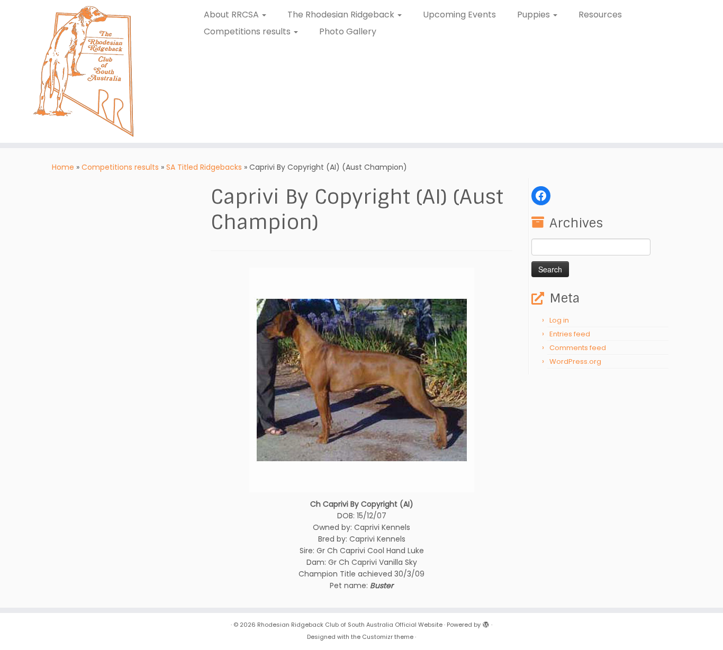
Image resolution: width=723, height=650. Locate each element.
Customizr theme (387, 637)
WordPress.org (575, 361)
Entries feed (569, 334)
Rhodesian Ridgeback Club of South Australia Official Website (349, 624)
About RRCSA (232, 14)
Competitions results (248, 31)
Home (63, 167)
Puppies (534, 14)
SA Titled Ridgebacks (204, 167)
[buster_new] (361, 379)
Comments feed (577, 348)
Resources (600, 14)
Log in (559, 320)
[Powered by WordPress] (486, 622)
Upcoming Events (459, 14)
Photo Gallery (347, 31)
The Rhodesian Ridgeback (341, 14)
